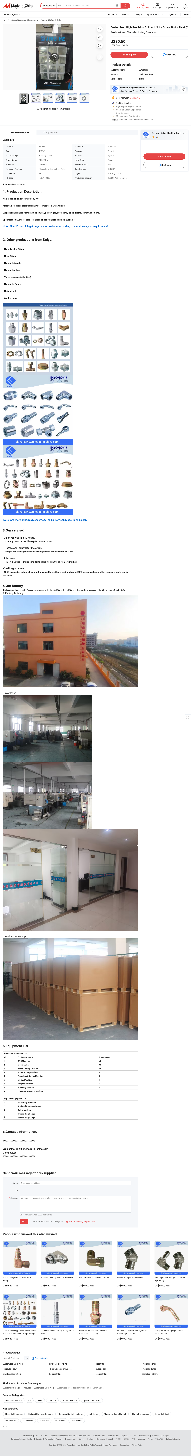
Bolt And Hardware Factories (40, 1414)
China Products (41, 1436)
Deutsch (90, 1439)
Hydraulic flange (149, 1369)
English (30, 1439)
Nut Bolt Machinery (140, 1414)
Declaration (124, 1445)
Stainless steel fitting (12, 1374)
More (5, 1425)
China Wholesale (84, 1436)
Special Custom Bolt (92, 1400)
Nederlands (100, 1439)
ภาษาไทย (141, 1439)
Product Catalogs (42, 1358)
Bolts (59, 20)
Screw (40, 1400)
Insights (166, 1436)
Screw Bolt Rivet (162, 1414)
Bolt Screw (93, 1414)
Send (24, 1221)
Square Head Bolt (69, 1400)
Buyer (124, 14)
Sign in (185, 7)
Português (49, 1439)
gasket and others (150, 1374)
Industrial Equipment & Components (24, 20)
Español (39, 1439)
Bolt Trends (60, 1420)
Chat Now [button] (171, 54)
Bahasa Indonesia (173, 1439)
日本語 (126, 1439)
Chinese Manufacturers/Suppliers (62, 1436)
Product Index (144, 1436)
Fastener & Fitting (47, 20)
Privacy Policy (137, 1445)
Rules (186, 14)
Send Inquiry (129, 54)
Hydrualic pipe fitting (58, 1363)
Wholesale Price (99, 1436)
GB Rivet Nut (28, 1420)
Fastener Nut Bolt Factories (71, 1414)
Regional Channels (129, 1436)
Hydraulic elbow (10, 1369)
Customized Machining (13, 1363)
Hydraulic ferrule (149, 1363)
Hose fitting (101, 1363)
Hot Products (27, 1436)
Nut (29, 1400)
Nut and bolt (101, 1369)
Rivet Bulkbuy (76, 1420)
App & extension (154, 14)
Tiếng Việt (159, 1439)
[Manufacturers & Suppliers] (18, 6)
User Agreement (111, 1445)
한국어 (118, 1439)
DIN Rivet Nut (11, 1420)
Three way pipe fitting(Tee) (60, 1369)
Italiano (81, 1439)
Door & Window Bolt (13, 1400)
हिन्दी (133, 1439)
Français (59, 1439)
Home (5, 20)
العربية (110, 1439)
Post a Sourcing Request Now (80, 1221)
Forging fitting (55, 1374)
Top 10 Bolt (44, 1420)
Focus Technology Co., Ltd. (77, 1445)
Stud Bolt (52, 1400)
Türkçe (150, 1439)
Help (138, 14)
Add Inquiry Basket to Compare (55, 108)
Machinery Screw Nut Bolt (115, 1414)
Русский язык (70, 1439)
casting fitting (102, 1374)
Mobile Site (156, 1436)
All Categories (12, 14)
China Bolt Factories (14, 1414)
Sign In (115, 119)
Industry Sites (113, 1436)
